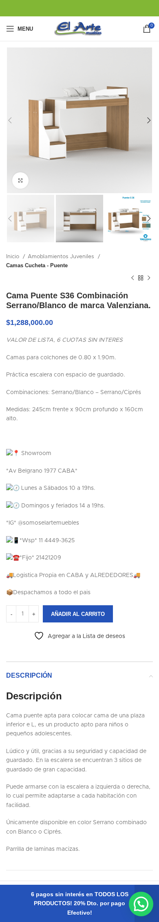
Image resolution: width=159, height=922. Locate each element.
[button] (141, 904)
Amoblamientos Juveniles (62, 256)
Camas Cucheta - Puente (37, 265)
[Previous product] (132, 278)
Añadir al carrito (78, 614)
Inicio (13, 256)
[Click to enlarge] (20, 180)
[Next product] (149, 278)
